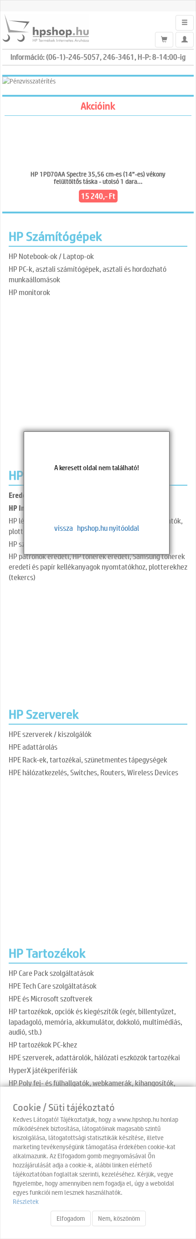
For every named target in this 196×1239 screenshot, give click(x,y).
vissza (63, 528)
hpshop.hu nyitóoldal (108, 528)
